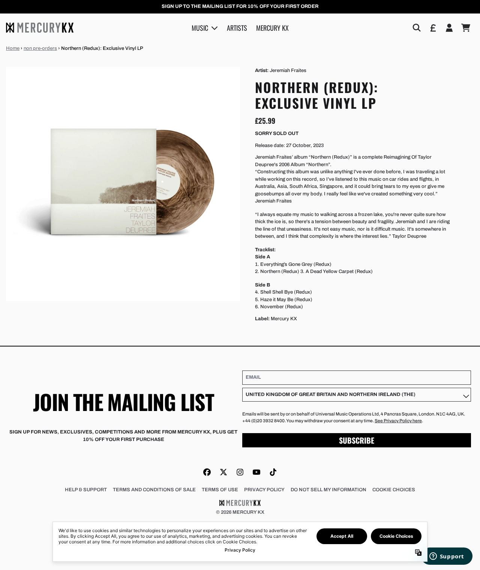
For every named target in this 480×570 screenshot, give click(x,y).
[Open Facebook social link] (207, 472)
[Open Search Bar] (416, 27)
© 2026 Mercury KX (240, 512)
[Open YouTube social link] (256, 472)
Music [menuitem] (200, 27)
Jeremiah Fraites (288, 70)
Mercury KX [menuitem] (272, 27)
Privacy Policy (264, 489)
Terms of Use (220, 489)
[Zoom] (123, 184)
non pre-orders (40, 48)
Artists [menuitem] (237, 27)
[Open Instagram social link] (240, 472)
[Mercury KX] (40, 27)
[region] (240, 7)
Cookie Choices (393, 489)
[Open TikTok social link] (273, 472)
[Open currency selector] (432, 28)
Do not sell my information (328, 489)
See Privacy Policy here (398, 420)
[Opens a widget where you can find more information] (446, 557)
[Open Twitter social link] (223, 472)
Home (13, 48)
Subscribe (356, 440)
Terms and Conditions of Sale (154, 489)
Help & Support (86, 489)
